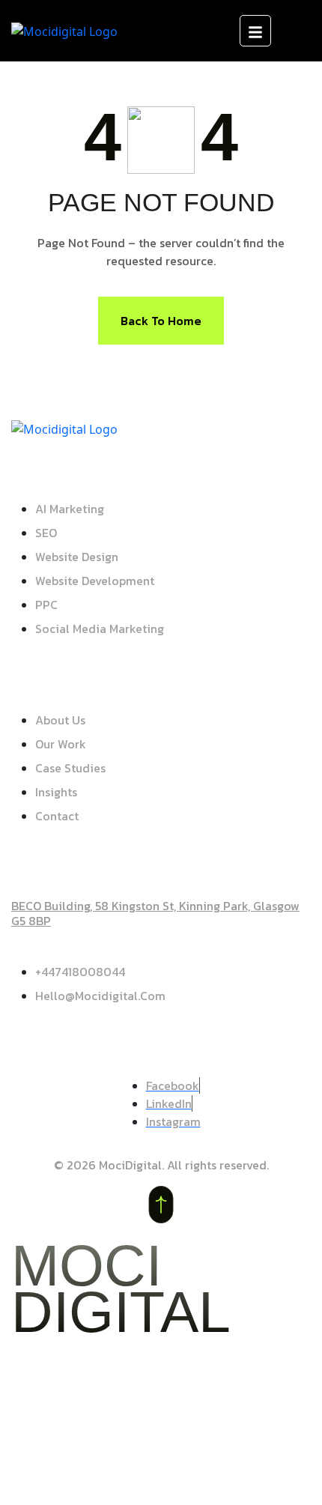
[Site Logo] (64, 30)
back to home (161, 321)
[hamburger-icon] (255, 30)
